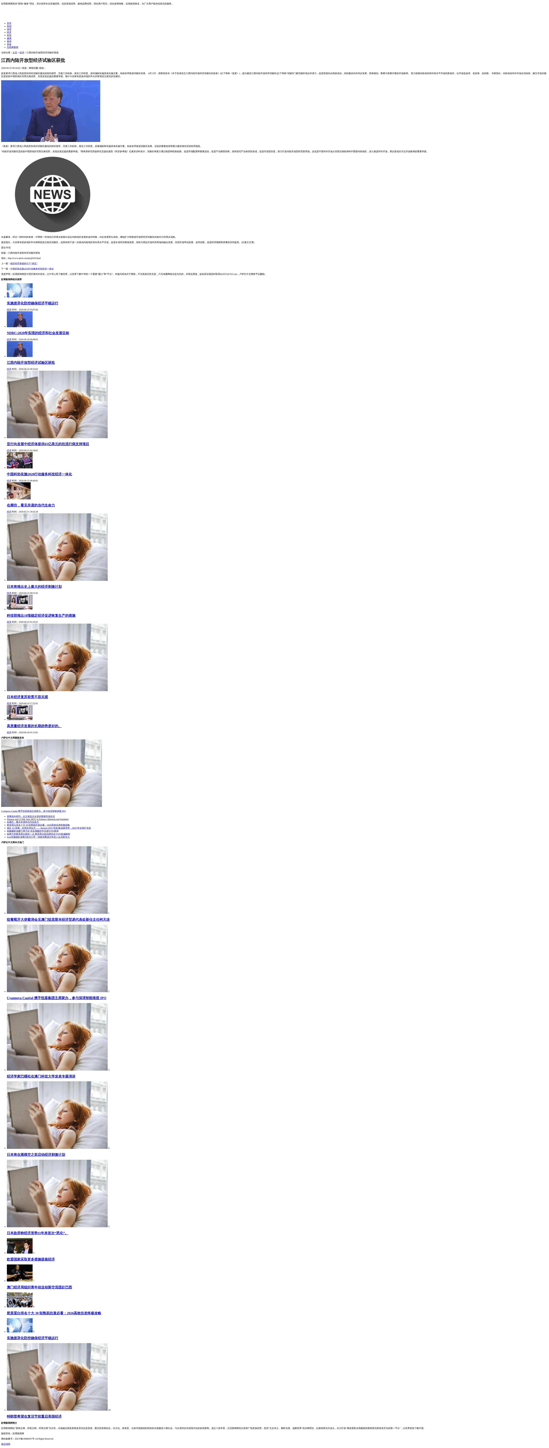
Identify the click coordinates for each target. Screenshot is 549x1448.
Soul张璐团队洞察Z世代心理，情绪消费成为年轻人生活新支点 (38, 837)
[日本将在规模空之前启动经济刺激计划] (57, 1148)
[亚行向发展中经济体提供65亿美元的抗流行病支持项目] (57, 437)
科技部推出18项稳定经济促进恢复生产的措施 (41, 615)
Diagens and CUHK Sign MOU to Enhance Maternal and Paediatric (38, 819)
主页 (15, 52)
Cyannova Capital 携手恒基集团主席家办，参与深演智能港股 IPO (56, 998)
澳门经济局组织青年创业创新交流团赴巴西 (39, 1287)
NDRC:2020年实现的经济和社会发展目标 (38, 333)
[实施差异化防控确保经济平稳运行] (20, 296)
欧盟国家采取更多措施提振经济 (31, 1259)
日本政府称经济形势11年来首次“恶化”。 (37, 1233)
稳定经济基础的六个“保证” (23, 263)
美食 (9, 44)
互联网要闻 (12, 47)
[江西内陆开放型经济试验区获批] (20, 356)
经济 (9, 32)
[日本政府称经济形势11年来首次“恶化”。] (57, 1226)
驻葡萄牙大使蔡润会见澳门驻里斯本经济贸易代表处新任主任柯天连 (58, 919)
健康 (9, 38)
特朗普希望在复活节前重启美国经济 (34, 1416)
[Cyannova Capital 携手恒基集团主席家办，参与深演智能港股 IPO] (57, 991)
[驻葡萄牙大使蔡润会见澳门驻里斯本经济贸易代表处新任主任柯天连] (57, 913)
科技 (9, 35)
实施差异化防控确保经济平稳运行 (32, 303)
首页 (9, 23)
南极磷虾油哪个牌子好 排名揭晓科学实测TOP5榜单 (33, 831)
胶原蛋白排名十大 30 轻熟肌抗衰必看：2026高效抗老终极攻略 (38, 825)
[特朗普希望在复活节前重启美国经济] (57, 1410)
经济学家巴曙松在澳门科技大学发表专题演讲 (41, 1076)
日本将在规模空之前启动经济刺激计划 (36, 1154)
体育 (9, 29)
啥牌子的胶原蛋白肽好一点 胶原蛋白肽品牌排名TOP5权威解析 (38, 834)
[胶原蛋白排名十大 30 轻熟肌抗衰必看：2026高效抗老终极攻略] (20, 1306)
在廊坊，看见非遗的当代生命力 (31, 505)
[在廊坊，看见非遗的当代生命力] (19, 498)
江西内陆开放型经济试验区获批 (31, 362)
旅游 (9, 41)
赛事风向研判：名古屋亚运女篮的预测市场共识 (31, 816)
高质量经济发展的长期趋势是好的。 (34, 726)
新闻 (9, 26)
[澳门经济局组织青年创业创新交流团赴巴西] (20, 1280)
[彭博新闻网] (22, 18)
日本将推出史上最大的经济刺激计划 (34, 586)
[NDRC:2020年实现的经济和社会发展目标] (20, 326)
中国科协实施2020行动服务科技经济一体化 (32, 269)
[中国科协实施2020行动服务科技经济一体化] (20, 467)
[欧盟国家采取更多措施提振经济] (20, 1253)
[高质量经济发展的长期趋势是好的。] (20, 719)
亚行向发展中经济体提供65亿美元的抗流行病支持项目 (48, 444)
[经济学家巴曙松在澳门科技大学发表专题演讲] (57, 1070)
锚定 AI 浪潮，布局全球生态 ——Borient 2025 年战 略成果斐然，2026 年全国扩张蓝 (49, 828)
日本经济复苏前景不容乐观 (27, 697)
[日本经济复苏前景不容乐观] (57, 690)
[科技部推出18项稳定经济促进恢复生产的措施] (20, 609)
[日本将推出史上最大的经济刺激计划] (57, 580)
